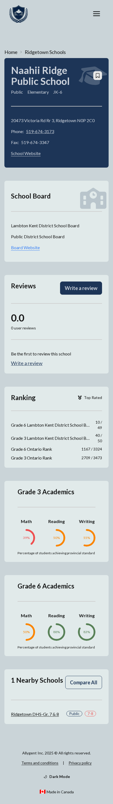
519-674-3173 (40, 131)
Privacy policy (80, 762)
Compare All (83, 682)
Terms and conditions (39, 762)
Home (11, 52)
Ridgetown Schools (45, 52)
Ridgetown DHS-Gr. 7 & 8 (35, 714)
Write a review (81, 288)
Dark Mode (59, 776)
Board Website (25, 247)
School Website (26, 153)
